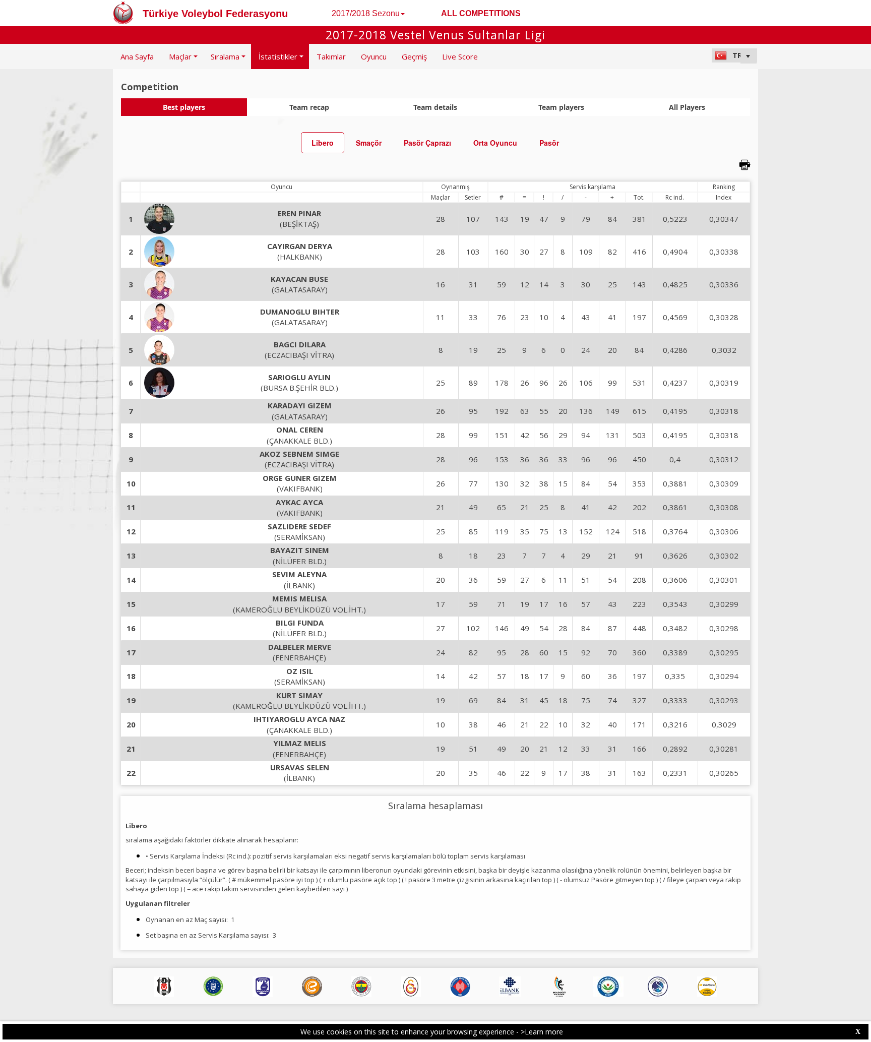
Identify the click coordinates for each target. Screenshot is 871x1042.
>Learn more (542, 1031)
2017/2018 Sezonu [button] (366, 13)
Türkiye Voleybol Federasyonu (215, 13)
